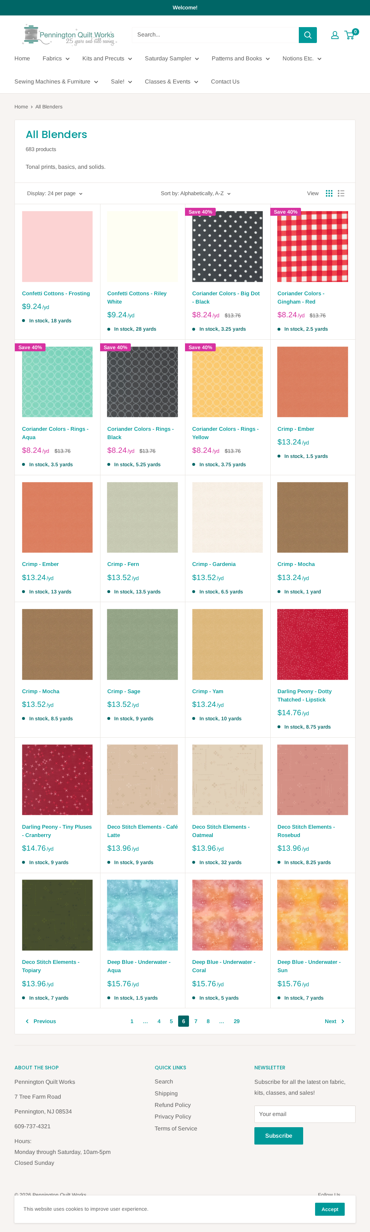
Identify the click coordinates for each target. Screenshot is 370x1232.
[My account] (335, 35)
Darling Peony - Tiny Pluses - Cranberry (57, 831)
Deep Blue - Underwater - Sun (309, 966)
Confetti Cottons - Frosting (56, 293)
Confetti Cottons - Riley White (137, 297)
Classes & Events (167, 81)
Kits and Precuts (103, 58)
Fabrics (52, 58)
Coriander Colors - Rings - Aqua (55, 433)
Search (164, 1081)
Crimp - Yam (207, 691)
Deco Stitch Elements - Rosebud (306, 831)
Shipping (166, 1093)
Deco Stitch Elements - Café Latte (142, 831)
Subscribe (278, 1136)
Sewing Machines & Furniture (52, 81)
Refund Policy (173, 1105)
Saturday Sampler (168, 58)
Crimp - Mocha (296, 564)
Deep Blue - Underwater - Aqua (139, 966)
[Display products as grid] (329, 193)
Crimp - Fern (123, 564)
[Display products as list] (341, 193)
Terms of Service (176, 1128)
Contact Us (225, 81)
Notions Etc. (298, 58)
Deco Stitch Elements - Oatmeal (221, 831)
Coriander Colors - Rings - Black (140, 433)
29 (237, 1021)
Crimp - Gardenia (214, 564)
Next (330, 1021)
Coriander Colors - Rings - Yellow (225, 433)
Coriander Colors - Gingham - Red (301, 297)
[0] (349, 35)
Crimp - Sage (123, 691)
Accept (330, 1209)
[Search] (308, 35)
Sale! (117, 81)
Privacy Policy (173, 1116)
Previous (45, 1021)
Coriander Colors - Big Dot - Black (226, 297)
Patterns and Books (237, 58)
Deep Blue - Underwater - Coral (223, 966)
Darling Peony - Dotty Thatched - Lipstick (305, 695)
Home (22, 58)
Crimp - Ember (296, 429)
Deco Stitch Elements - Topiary (50, 966)
